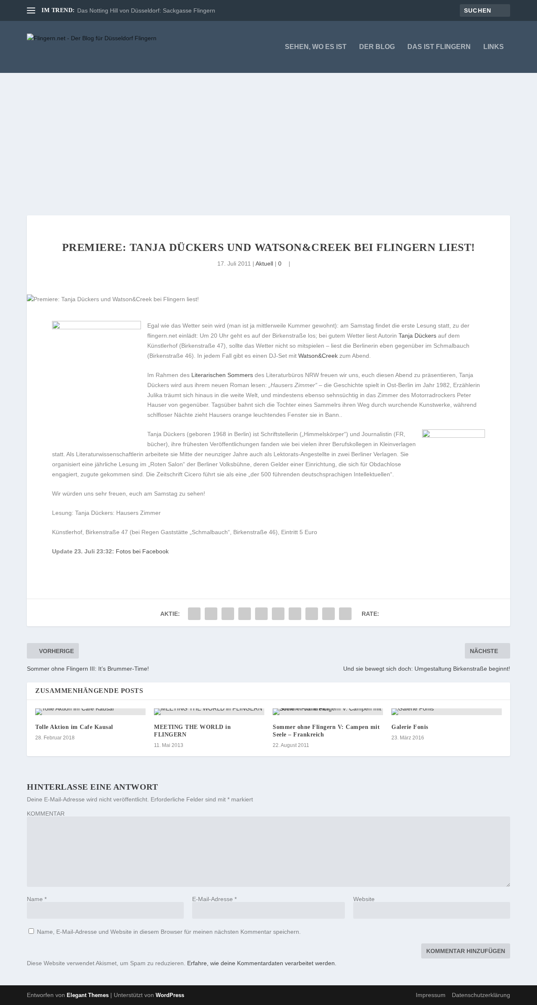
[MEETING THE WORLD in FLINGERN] (209, 711)
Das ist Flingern (439, 47)
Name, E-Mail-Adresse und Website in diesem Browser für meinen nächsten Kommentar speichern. (169, 931)
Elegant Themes (88, 995)
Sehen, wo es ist (316, 47)
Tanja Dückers (417, 335)
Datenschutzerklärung (481, 995)
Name (37, 899)
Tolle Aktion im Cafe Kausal (74, 727)
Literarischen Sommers (222, 375)
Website (364, 899)
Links (493, 47)
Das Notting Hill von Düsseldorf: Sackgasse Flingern (146, 10)
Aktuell (264, 263)
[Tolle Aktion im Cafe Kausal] (90, 711)
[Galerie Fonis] (446, 711)
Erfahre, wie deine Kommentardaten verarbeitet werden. (261, 963)
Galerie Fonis (409, 727)
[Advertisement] (268, 135)
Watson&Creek (318, 355)
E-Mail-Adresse (214, 899)
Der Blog (377, 47)
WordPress (170, 995)
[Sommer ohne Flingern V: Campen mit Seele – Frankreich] (328, 711)
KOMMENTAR (46, 813)
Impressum (431, 995)
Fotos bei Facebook (142, 551)
